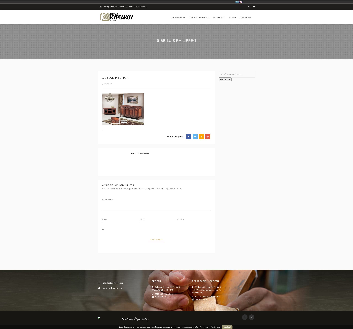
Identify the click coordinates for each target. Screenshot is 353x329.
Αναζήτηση (225, 79)
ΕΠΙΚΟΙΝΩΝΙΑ (245, 17)
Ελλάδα (237, 2)
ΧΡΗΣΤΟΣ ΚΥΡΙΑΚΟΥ (140, 154)
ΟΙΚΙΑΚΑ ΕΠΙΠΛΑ (178, 17)
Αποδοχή (227, 327)
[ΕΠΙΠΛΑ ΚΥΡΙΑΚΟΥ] (116, 17)
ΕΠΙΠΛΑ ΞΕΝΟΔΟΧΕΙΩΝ (199, 17)
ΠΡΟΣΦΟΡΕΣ (219, 17)
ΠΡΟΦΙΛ (232, 17)
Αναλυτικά (216, 327)
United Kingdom (241, 2)
